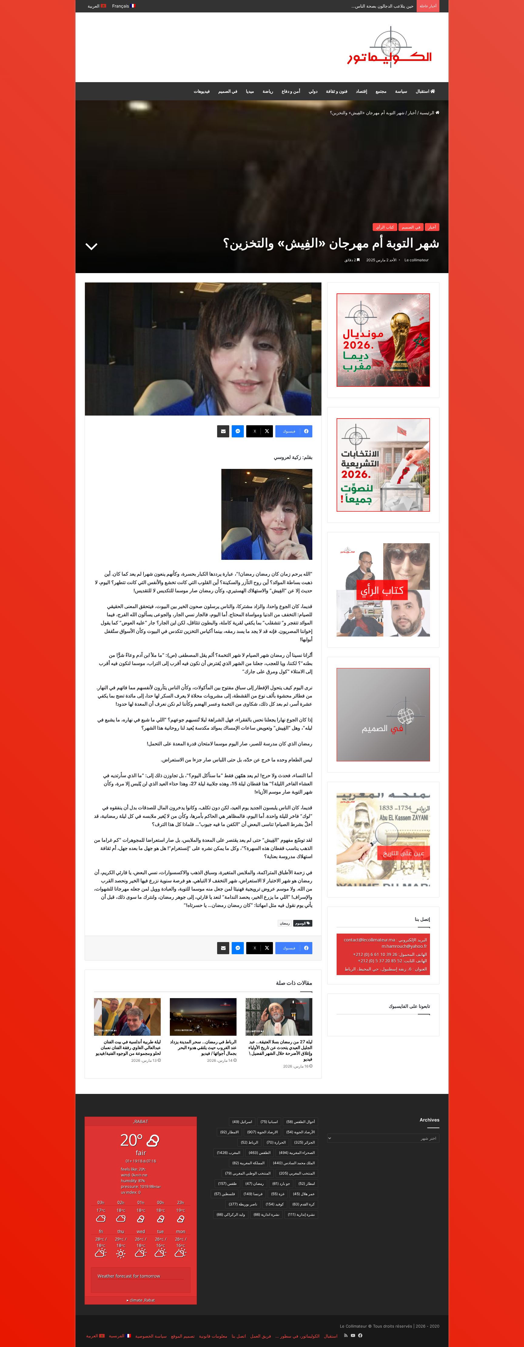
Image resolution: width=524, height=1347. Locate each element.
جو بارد (281, 1183)
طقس (227, 1183)
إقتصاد (361, 91)
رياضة (268, 91)
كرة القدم (303, 1204)
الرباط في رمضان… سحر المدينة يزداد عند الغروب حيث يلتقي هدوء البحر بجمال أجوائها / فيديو (203, 1047)
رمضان (285, 923)
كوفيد (275, 1204)
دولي (313, 91)
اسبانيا (269, 1121)
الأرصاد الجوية (300, 1132)
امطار (306, 1183)
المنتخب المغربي (297, 1173)
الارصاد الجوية (262, 1132)
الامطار (229, 1132)
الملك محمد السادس (294, 1163)
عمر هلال (304, 1194)
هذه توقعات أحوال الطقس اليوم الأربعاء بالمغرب (371, 5)
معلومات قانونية (213, 1336)
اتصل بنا (239, 1336)
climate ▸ (141, 1300)
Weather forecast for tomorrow (129, 1276)
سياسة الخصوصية (151, 1336)
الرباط (249, 1142)
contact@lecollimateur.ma (369, 940)
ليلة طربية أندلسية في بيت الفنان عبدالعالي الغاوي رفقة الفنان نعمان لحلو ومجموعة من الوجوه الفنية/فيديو (128, 1047)
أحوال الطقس (300, 1121)
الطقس (259, 1152)
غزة (277, 1194)
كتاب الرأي (385, 227)
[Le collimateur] (389, 47)
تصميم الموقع (183, 1336)
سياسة (401, 91)
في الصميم (227, 91)
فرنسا (253, 1194)
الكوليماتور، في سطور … (297, 1336)
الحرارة (276, 1142)
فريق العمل (260, 1336)
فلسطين (224, 1194)
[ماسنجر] (238, 431)
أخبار (412, 112)
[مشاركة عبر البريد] (223, 431)
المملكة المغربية (248, 1163)
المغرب (228, 1152)
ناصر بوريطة (243, 1204)
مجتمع (381, 91)
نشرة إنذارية (301, 1214)
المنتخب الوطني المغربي (247, 1173)
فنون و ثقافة (337, 91)
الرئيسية (427, 112)
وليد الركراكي (231, 1214)
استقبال (423, 91)
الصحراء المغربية (297, 1152)
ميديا (250, 91)
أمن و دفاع (291, 91)
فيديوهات (202, 91)
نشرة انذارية (266, 1214)
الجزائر (304, 1142)
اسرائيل (242, 1121)
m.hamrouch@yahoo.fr (404, 946)
